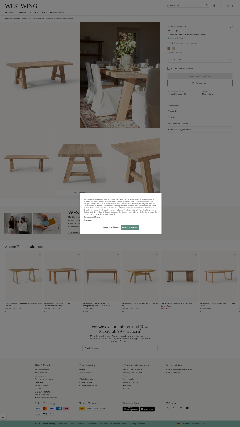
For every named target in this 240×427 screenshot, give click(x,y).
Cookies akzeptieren (130, 227)
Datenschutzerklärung (92, 217)
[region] (121, 213)
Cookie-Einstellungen (111, 227)
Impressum (88, 220)
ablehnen (127, 212)
